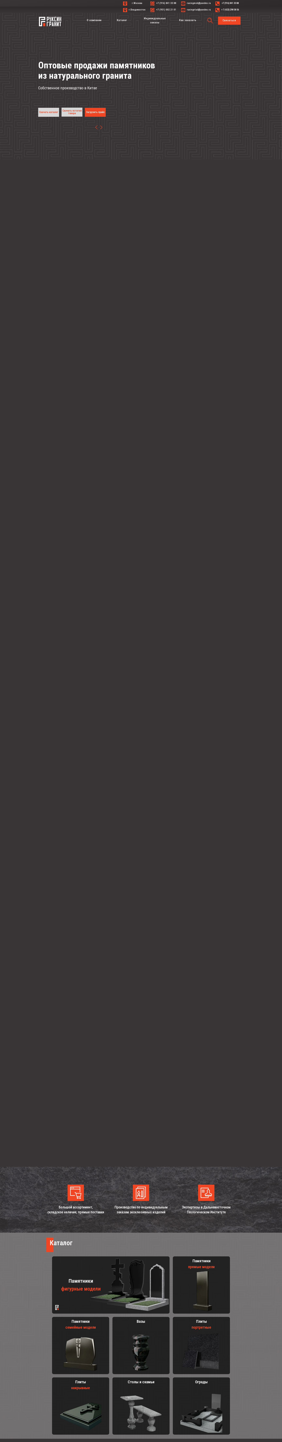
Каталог (61, 1243)
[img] (101, 127)
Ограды (201, 1382)
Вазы (141, 1321)
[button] (229, 21)
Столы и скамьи (141, 1382)
